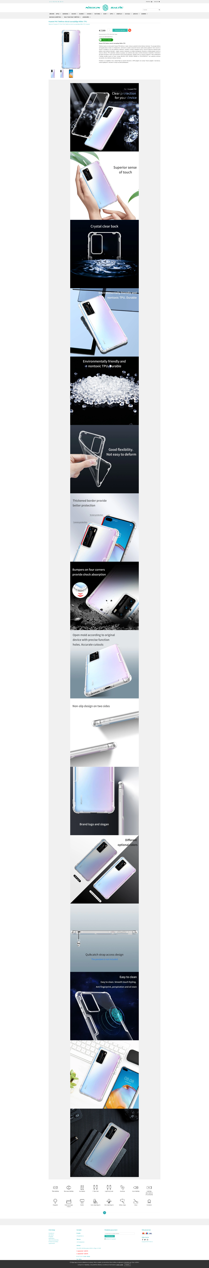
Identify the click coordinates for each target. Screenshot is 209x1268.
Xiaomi (74, 13)
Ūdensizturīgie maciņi (69, 1205)
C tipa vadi (95, 1191)
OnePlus (119, 13)
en (58, 1)
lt (51, 1)
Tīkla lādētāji (55, 1191)
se (60, 1)
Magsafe (55, 1205)
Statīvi (82, 1205)
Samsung (65, 13)
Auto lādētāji (135, 1191)
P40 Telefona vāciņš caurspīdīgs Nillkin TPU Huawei (76, 24)
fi (62, 1)
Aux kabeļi (82, 1191)
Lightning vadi (109, 1191)
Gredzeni (149, 1205)
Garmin (143, 13)
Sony (105, 13)
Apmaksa (51, 1235)
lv (50, 1)
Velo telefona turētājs (71, 17)
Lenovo (135, 13)
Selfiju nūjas (122, 1205)
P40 (61, 24)
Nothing (97, 13)
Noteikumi (51, 1233)
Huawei (56, 24)
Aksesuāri (86, 17)
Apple (57, 13)
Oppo (111, 13)
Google (127, 13)
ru (56, 1)
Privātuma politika (53, 1241)
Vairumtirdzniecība (54, 1240)
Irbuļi (135, 1205)
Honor (89, 13)
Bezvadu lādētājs (55, 17)
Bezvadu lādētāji (68, 1191)
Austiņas (122, 1191)
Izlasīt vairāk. (119, 1264)
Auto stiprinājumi (95, 1205)
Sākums (51, 24)
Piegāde (51, 1236)
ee (54, 1)
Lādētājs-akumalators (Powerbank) (149, 1193)
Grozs (156, 1)
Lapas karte (52, 1243)
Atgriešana (51, 1238)
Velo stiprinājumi (109, 1205)
